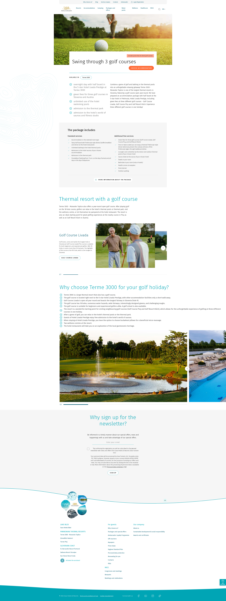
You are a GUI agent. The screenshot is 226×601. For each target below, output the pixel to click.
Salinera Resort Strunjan (68, 552)
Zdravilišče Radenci (66, 538)
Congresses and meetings (113, 571)
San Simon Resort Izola (67, 556)
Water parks (124, 9)
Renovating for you (114, 556)
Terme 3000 (86, 77)
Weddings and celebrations (114, 578)
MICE (152, 8)
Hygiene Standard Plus (115, 549)
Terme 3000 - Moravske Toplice (70, 535)
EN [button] (163, 9)
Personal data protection (115, 467)
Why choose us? (87, 2)
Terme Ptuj (63, 542)
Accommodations (89, 8)
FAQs (109, 563)
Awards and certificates (141, 535)
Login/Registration (138, 2)
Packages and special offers (117, 532)
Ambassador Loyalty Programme (118, 535)
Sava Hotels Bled (65, 527)
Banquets (108, 574)
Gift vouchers (112, 539)
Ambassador (124, 2)
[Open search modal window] (159, 9)
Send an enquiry (105, 2)
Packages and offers (110, 9)
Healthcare (144, 8)
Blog (96, 2)
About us (136, 528)
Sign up (113, 473)
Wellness (135, 8)
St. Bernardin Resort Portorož (70, 549)
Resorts (78, 8)
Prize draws (112, 546)
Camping (100, 8)
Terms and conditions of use (89, 596)
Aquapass (111, 542)
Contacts (115, 2)
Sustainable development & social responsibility (149, 532)
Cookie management (106, 596)
